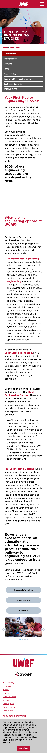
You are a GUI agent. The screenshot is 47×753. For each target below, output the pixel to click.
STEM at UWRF (10, 89)
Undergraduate (10, 59)
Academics (15, 48)
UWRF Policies (9, 697)
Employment (8, 704)
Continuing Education (13, 84)
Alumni (6, 700)
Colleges (7, 69)
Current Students (10, 707)
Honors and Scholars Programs (17, 79)
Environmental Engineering (23, 258)
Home (5, 48)
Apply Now (23, 610)
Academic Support (12, 74)
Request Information (23, 590)
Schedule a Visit (23, 600)
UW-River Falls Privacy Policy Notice (19, 739)
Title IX (6, 690)
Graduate (8, 64)
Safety (6, 693)
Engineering (14, 281)
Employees (8, 711)
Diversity (7, 686)
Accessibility (8, 683)
